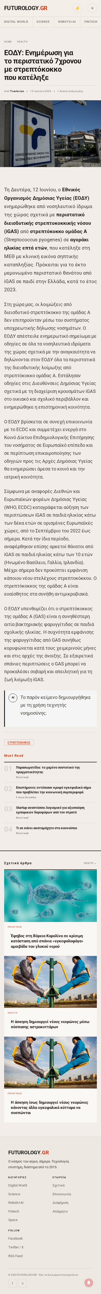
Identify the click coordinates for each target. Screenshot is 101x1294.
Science (43, 21)
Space (13, 1220)
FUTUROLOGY (25, 8)
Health (22, 41)
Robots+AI (67, 21)
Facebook (15, 1238)
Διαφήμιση (60, 1203)
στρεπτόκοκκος (19, 742)
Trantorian (17, 91)
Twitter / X (16, 1247)
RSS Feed (15, 1256)
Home (8, 41)
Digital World (16, 21)
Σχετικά (58, 1185)
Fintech (13, 1211)
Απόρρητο (60, 1211)
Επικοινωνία (62, 1194)
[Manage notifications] (89, 1283)
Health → (90, 863)
